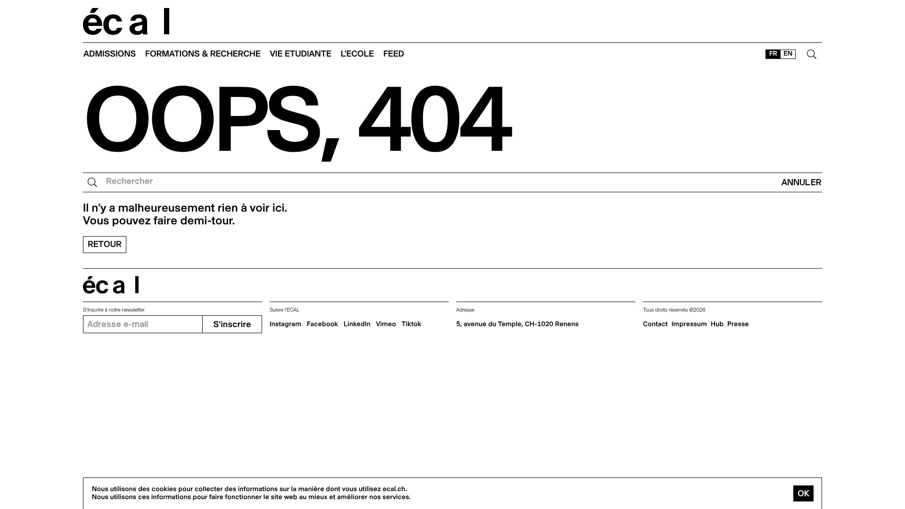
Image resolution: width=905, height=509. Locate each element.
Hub (717, 324)
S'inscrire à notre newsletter (114, 310)
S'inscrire (232, 324)
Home (126, 21)
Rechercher (129, 181)
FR (773, 53)
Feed (393, 54)
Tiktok (411, 324)
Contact (655, 324)
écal (111, 285)
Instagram (285, 324)
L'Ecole (357, 54)
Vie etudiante (300, 54)
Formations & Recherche (203, 54)
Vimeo (386, 324)
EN (787, 53)
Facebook (322, 324)
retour (105, 244)
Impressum (689, 324)
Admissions (109, 54)
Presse (738, 324)
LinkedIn (357, 324)
